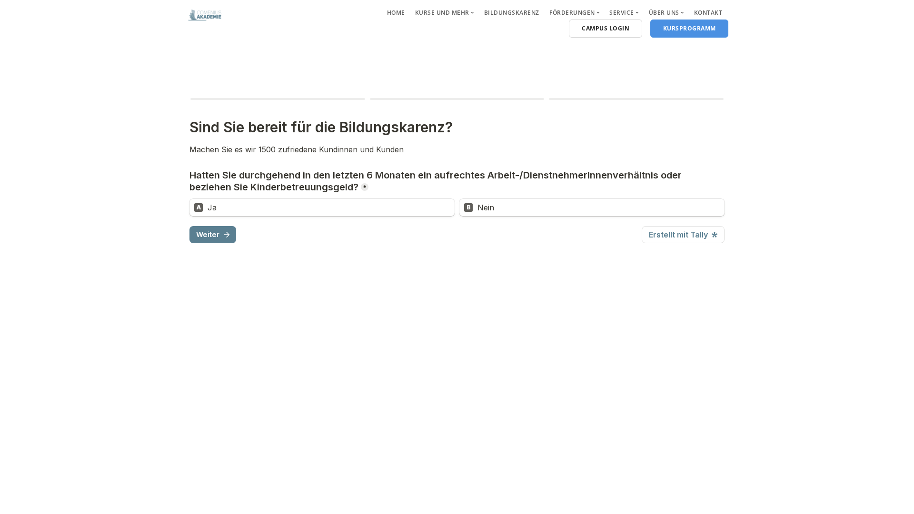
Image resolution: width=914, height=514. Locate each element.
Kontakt (708, 13)
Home (396, 13)
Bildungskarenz (511, 13)
